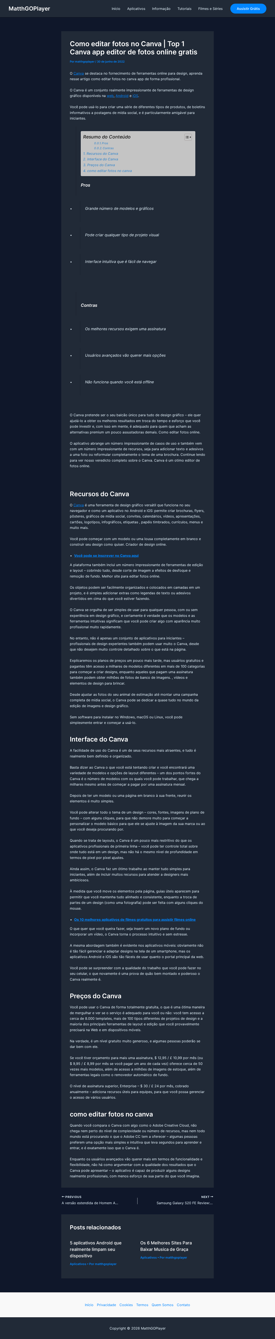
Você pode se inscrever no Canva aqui (106, 555)
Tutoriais (184, 8)
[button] (248, 9)
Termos (142, 1305)
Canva (78, 73)
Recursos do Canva (102, 154)
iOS (135, 96)
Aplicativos (136, 8)
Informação (161, 8)
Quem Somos (162, 1305)
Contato (183, 1305)
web (110, 96)
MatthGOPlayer (29, 8)
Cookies (126, 1305)
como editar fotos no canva (109, 171)
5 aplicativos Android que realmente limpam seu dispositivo (96, 1249)
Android (122, 96)
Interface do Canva (102, 159)
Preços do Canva (101, 165)
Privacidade (106, 1305)
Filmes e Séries (210, 8)
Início (116, 8)
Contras (108, 148)
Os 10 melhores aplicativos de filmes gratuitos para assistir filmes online (135, 919)
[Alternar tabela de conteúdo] (186, 137)
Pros (105, 143)
